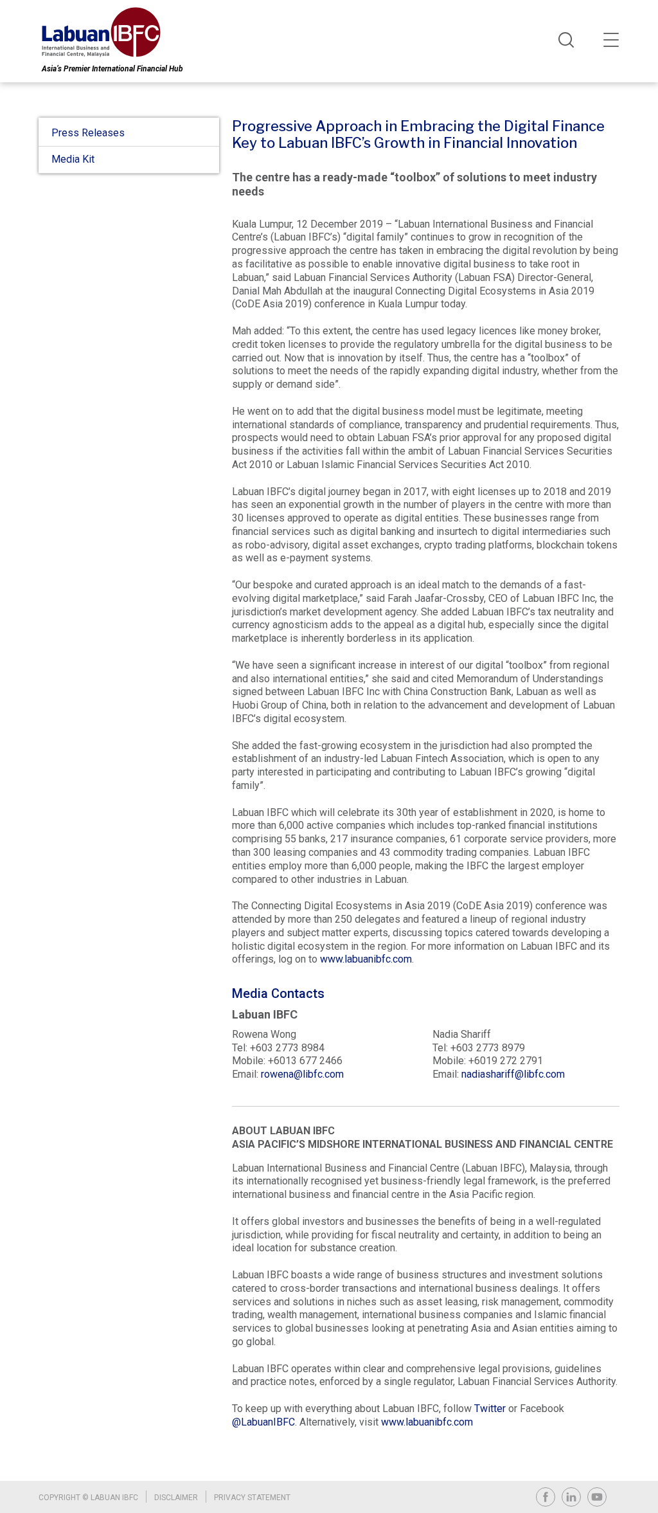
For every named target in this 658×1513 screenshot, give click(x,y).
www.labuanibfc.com (366, 959)
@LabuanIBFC (263, 1422)
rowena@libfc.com (302, 1074)
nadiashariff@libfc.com (513, 1074)
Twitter (490, 1408)
